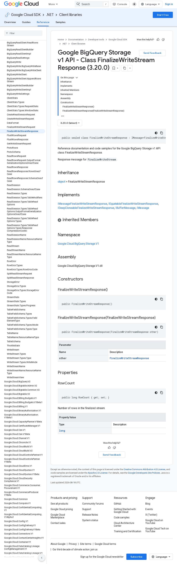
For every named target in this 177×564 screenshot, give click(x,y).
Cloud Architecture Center (124, 524)
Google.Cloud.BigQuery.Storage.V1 (78, 243)
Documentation (76, 39)
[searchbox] (23, 33)
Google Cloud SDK (26, 15)
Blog (147, 503)
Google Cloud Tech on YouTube (157, 530)
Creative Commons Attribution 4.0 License (144, 469)
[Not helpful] (163, 39)
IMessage (64, 203)
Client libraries (70, 15)
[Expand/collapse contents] (77, 78)
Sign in (169, 4)
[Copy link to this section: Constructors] (87, 279)
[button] (112, 220)
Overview (10, 22)
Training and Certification (127, 531)
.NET (50, 15)
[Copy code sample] (161, 133)
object (61, 181)
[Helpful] (158, 39)
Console (122, 4)
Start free (163, 14)
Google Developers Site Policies (144, 472)
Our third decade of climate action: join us (75, 549)
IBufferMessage (125, 208)
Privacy (73, 544)
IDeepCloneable (67, 208)
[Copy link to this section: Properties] (82, 373)
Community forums (93, 503)
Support (86, 509)
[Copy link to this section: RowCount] (77, 383)
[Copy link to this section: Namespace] (83, 235)
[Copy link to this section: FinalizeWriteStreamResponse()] (111, 290)
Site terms (85, 544)
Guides (26, 22)
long (62, 430)
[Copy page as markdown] (125, 68)
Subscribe (136, 556)
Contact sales (58, 523)
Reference (43, 22)
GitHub (117, 503)
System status (90, 520)
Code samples (121, 517)
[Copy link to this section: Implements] (83, 195)
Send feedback (152, 52)
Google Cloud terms (105, 544)
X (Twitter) (151, 514)
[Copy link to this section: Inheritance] (82, 173)
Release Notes (90, 514)
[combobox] (92, 4)
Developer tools (96, 39)
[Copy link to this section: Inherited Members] (101, 220)
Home (61, 39)
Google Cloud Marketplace (58, 516)
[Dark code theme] (156, 133)
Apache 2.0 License (98, 472)
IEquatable (114, 203)
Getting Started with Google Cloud (125, 510)
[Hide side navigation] (41, 557)
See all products (59, 503)
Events (149, 509)
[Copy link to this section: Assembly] (79, 257)
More (52, 4)
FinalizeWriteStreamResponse (88, 203)
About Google (58, 544)
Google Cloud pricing (62, 509)
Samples (61, 22)
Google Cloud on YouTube (154, 521)
